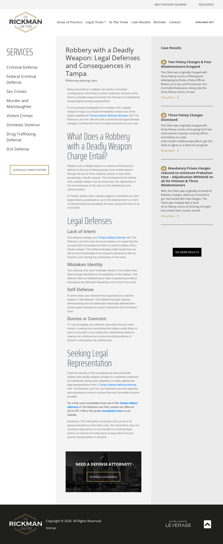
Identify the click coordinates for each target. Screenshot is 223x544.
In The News (118, 22)
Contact (175, 22)
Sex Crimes (16, 91)
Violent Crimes (20, 115)
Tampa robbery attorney (112, 237)
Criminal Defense (22, 67)
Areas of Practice (69, 22)
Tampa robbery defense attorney (117, 384)
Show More (168, 97)
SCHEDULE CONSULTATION (29, 170)
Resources (206, 4)
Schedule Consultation (103, 477)
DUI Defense (18, 149)
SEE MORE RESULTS (187, 252)
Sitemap (51, 528)
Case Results (140, 22)
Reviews (160, 22)
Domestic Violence (23, 124)
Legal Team (95, 22)
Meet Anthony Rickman (170, 4)
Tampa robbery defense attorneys (108, 115)
